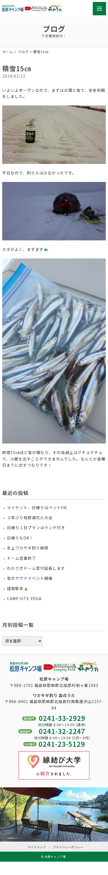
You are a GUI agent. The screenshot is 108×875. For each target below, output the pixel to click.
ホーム (7, 51)
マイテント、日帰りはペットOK (37, 507)
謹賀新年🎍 (18, 588)
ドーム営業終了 (21, 558)
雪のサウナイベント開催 (30, 578)
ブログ (23, 51)
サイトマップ (37, 847)
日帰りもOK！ (20, 538)
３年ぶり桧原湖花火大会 (30, 517)
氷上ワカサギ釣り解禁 (27, 548)
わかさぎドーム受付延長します (36, 568)
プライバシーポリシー (68, 847)
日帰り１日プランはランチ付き (36, 527)
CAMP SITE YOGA (24, 598)
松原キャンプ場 (55, 856)
